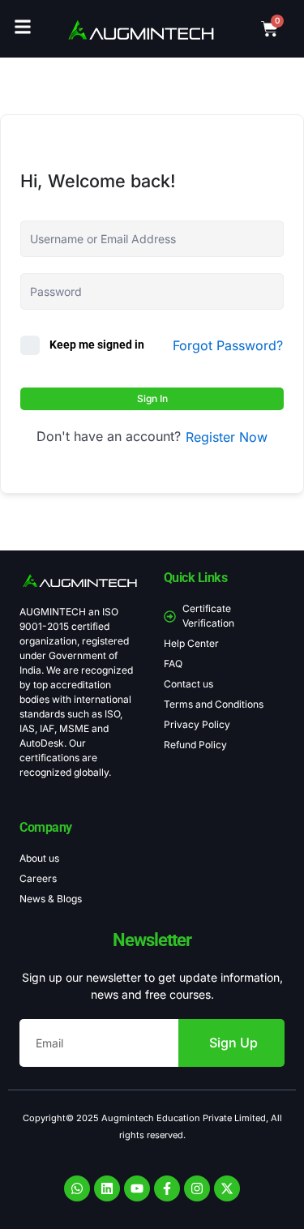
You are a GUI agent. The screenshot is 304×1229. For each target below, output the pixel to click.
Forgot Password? (228, 345)
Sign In (152, 398)
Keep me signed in (96, 344)
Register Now (227, 437)
